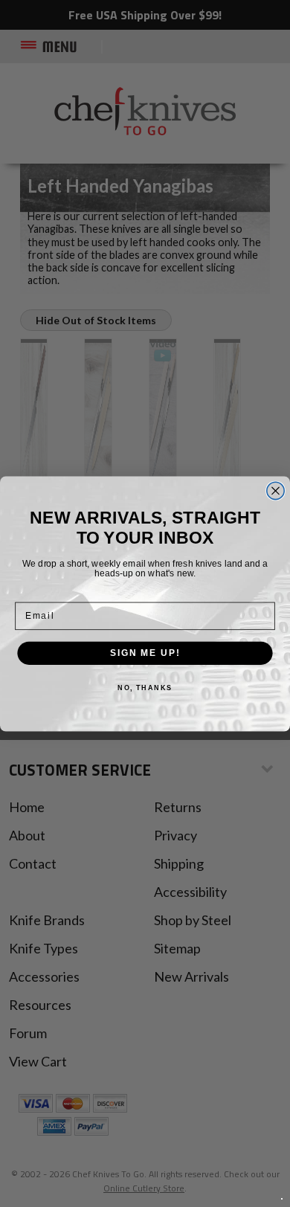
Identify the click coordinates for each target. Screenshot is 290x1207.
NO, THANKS (145, 687)
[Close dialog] (275, 490)
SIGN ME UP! (145, 652)
